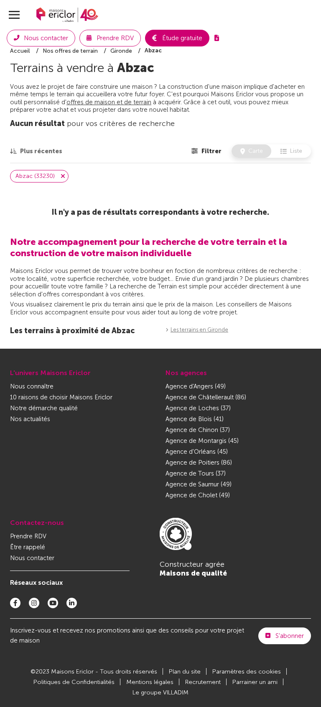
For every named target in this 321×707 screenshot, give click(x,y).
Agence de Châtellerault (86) (206, 397)
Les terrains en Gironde (199, 330)
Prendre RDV (28, 536)
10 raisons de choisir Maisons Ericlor (61, 397)
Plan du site (185, 671)
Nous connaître (32, 386)
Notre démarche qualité (44, 408)
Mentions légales (149, 682)
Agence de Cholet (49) (198, 495)
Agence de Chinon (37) (198, 430)
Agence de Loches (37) (198, 408)
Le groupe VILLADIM (160, 692)
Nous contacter (32, 558)
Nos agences (186, 373)
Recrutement (203, 682)
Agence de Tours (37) (196, 473)
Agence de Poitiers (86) (199, 462)
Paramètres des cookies (246, 671)
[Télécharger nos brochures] (217, 38)
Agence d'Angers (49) (196, 386)
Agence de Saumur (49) (199, 484)
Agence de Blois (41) (195, 419)
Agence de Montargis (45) (202, 441)
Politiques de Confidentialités (74, 682)
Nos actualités (30, 419)
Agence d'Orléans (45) (197, 451)
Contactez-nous (37, 523)
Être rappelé (27, 547)
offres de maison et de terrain (108, 102)
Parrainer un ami (255, 682)
